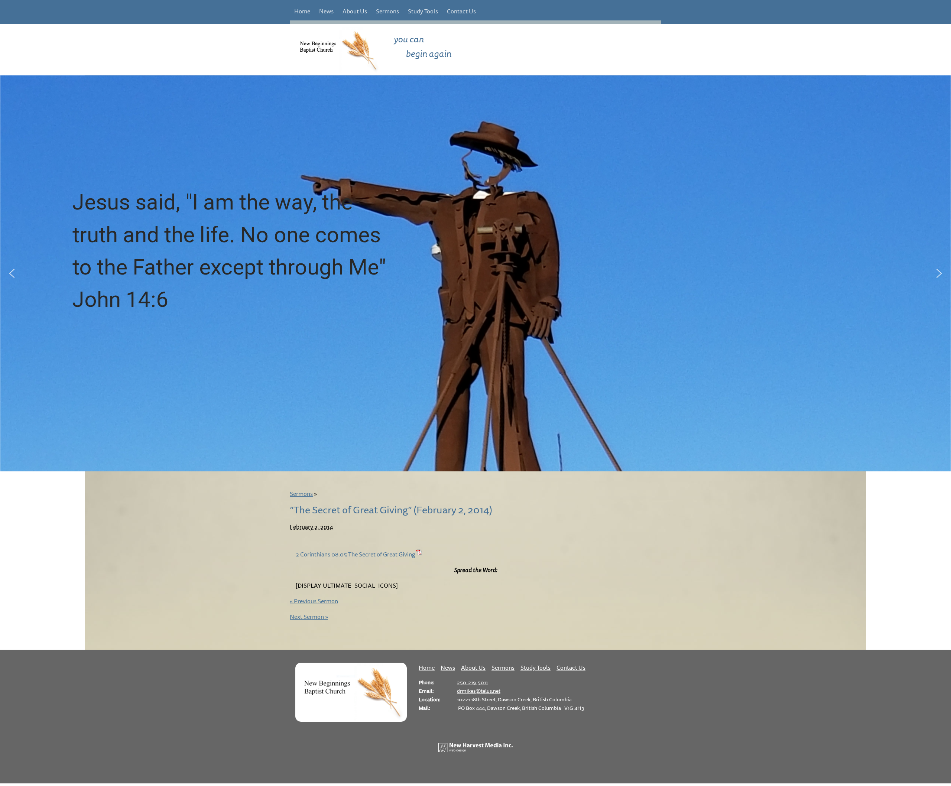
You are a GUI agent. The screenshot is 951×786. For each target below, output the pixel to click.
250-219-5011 (472, 682)
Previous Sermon (314, 601)
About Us (355, 11)
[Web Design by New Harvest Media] (475, 750)
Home (302, 11)
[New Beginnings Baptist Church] (351, 719)
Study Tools (423, 11)
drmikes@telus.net (478, 690)
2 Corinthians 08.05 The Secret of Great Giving (355, 554)
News (326, 11)
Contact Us (461, 11)
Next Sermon (309, 616)
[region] (475, 273)
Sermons (387, 11)
